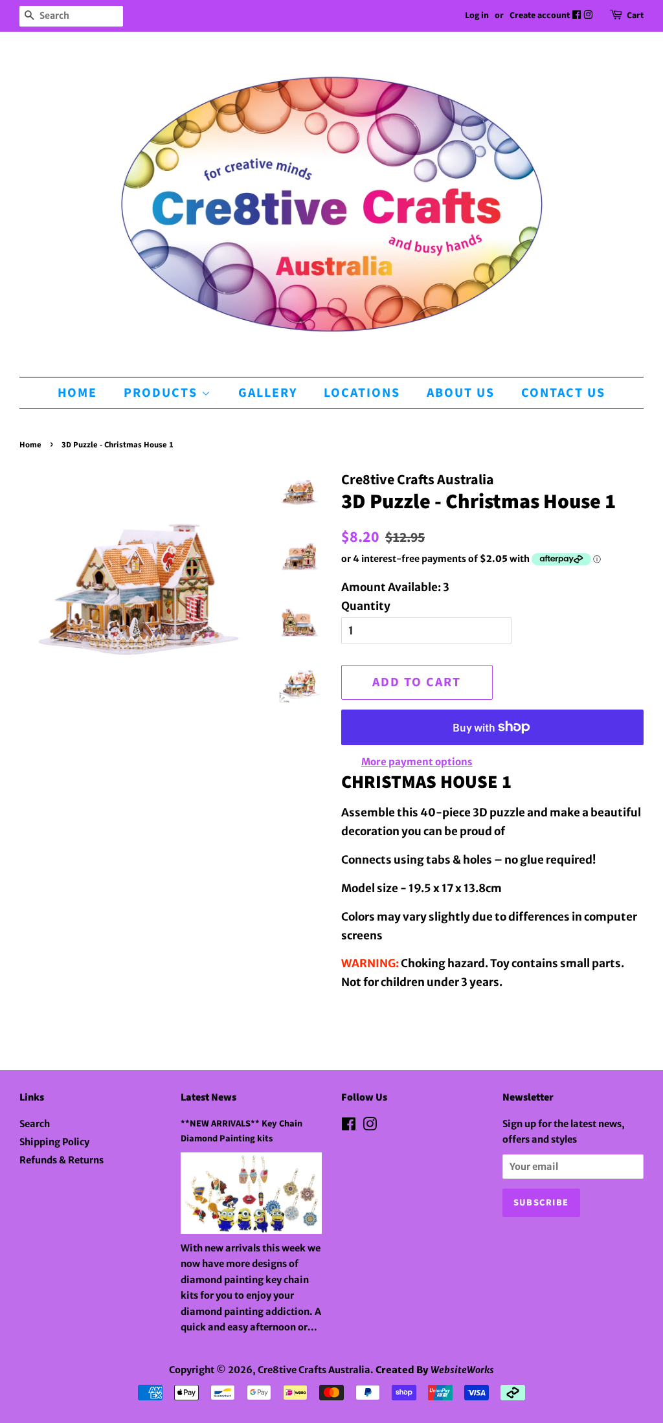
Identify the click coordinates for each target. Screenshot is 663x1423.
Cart (635, 15)
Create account (540, 15)
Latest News (208, 1097)
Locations (362, 393)
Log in (477, 15)
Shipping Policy (54, 1142)
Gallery (267, 393)
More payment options (417, 762)
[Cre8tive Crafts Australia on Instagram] (588, 15)
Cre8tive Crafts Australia (314, 1370)
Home (77, 393)
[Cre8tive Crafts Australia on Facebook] (577, 15)
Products (162, 393)
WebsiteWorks (462, 1370)
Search (34, 1124)
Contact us (563, 393)
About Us (461, 393)
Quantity (365, 606)
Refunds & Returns (61, 1160)
